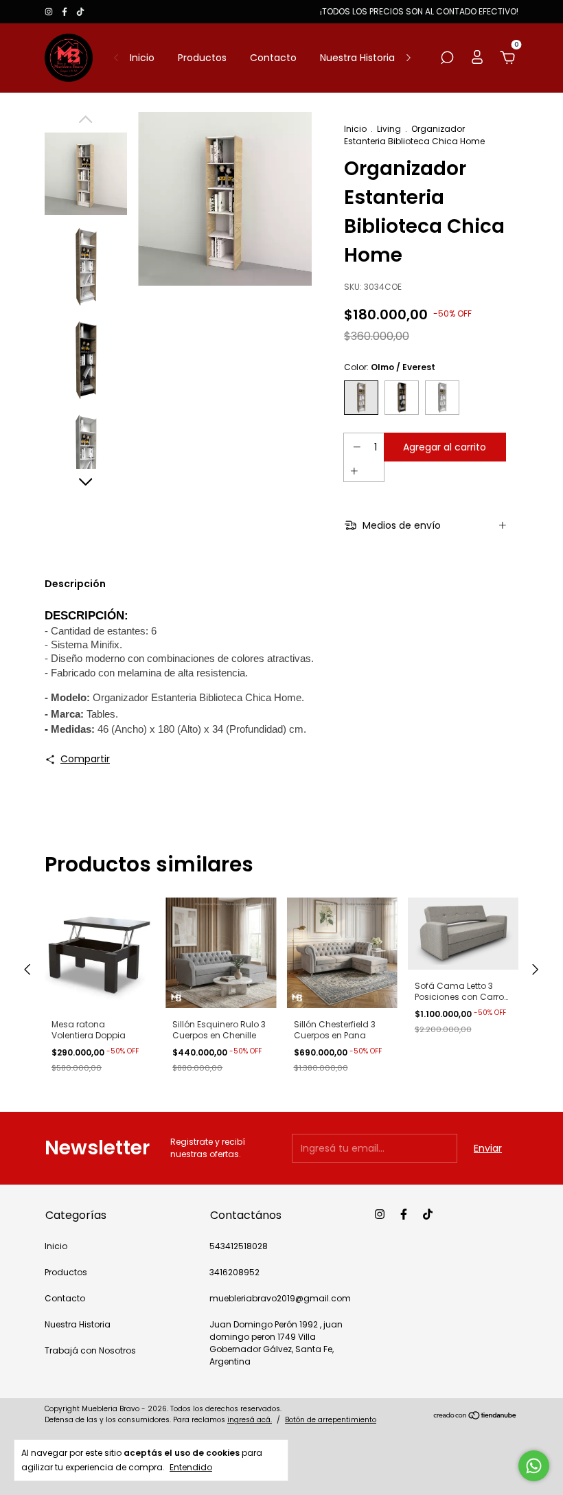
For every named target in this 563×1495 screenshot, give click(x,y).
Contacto (273, 58)
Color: (389, 367)
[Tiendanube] (475, 1416)
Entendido (191, 1466)
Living (389, 129)
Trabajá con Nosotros (90, 1350)
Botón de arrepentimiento (330, 1420)
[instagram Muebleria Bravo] (50, 11)
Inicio (142, 58)
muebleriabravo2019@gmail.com (280, 1298)
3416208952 (234, 1272)
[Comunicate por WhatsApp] (533, 1465)
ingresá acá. (249, 1420)
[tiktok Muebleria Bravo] (80, 11)
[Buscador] (447, 58)
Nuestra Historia (357, 58)
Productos (202, 58)
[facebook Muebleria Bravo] (65, 11)
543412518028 (238, 1246)
